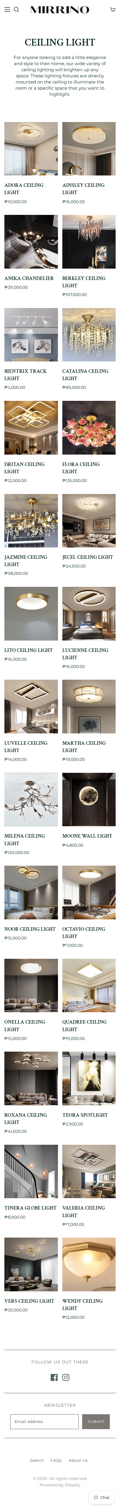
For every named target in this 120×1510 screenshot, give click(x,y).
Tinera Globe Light (30, 1208)
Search (37, 1460)
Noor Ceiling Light (30, 929)
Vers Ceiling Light (29, 1301)
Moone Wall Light (87, 836)
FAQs (56, 1460)
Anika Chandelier (29, 278)
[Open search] (17, 10)
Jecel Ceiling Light (87, 557)
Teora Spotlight (85, 1115)
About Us (78, 1460)
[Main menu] (7, 10)
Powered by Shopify (60, 1485)
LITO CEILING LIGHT (28, 650)
